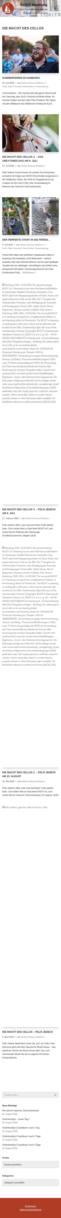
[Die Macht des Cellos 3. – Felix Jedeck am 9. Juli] (30, 393)
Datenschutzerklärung (30, 1209)
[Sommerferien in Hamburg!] (30, 54)
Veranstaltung (41, 86)
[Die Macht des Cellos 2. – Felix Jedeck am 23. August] (30, 657)
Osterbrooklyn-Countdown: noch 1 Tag (20, 1127)
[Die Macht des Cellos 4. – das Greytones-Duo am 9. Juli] (30, 133)
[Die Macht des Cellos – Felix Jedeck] (30, 916)
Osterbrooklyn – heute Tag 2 (15, 1119)
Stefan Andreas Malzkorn (33, 83)
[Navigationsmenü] (55, 8)
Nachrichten (28, 86)
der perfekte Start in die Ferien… (26, 239)
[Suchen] (55, 1095)
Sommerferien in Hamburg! (21, 78)
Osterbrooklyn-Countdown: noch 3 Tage (21, 1145)
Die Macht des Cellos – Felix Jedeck (27, 1032)
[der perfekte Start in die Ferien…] (30, 216)
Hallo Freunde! (15, 86)
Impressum (30, 1206)
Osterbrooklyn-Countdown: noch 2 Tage (21, 1136)
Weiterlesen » (29, 272)
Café (4, 86)
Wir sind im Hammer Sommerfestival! (20, 1110)
